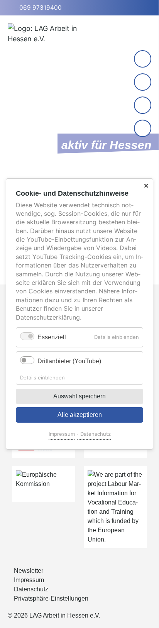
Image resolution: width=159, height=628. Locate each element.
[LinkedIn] (142, 82)
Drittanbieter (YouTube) (69, 361)
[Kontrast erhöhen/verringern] (143, 129)
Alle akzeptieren (80, 414)
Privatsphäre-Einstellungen (51, 598)
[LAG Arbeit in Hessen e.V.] (54, 39)
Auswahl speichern (79, 396)
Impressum (62, 434)
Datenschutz (95, 434)
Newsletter (28, 570)
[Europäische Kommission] (43, 484)
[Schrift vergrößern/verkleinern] (143, 106)
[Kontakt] (142, 59)
